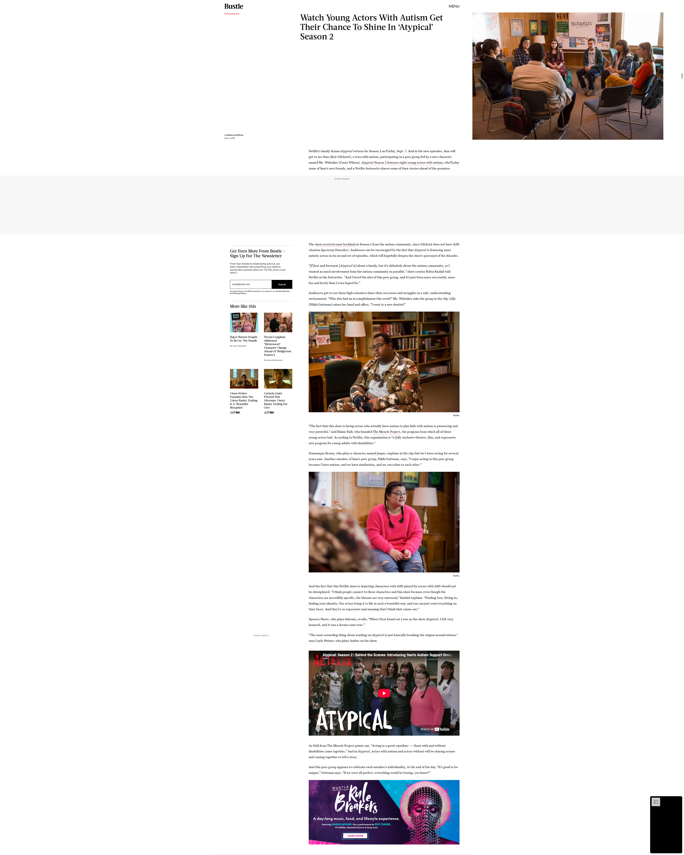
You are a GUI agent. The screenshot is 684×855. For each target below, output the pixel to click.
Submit (282, 284)
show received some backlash (335, 244)
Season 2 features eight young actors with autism (402, 162)
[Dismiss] (678, 799)
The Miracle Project (386, 432)
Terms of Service (283, 291)
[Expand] (654, 799)
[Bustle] (233, 6)
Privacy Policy (240, 293)
